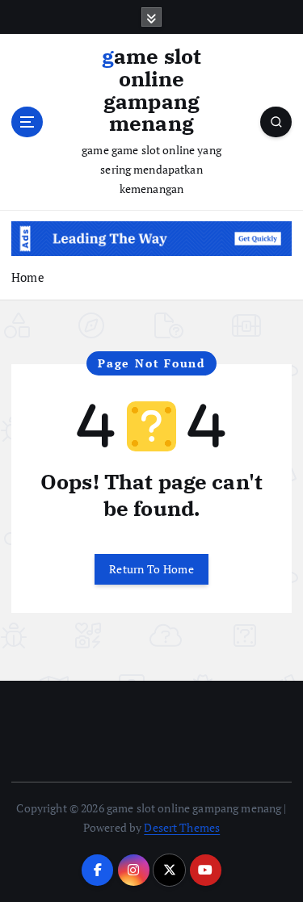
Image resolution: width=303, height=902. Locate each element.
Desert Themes (182, 827)
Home (27, 277)
